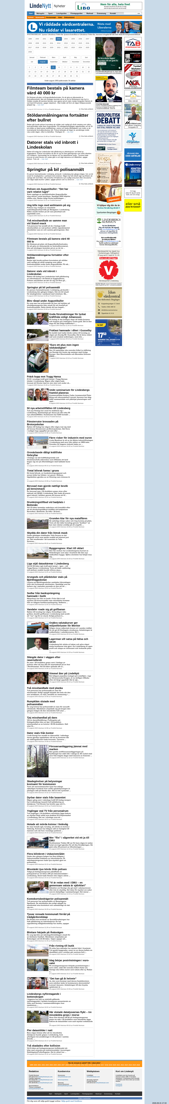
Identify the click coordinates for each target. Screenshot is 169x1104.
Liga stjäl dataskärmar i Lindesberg (48, 563)
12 (29, 72)
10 (83, 67)
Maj (75, 57)
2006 (80, 39)
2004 (66, 39)
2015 (80, 43)
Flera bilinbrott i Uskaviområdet (45, 853)
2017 (30, 47)
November (75, 62)
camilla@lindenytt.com (45, 1079)
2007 (87, 39)
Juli (32, 62)
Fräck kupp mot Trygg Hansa (44, 376)
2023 (73, 47)
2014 (73, 43)
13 (35, 72)
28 (59, 76)
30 (71, 76)
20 (77, 72)
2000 (37, 39)
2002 (51, 39)
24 (35, 76)
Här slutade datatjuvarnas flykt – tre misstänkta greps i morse (70, 1013)
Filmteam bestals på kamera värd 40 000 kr (55, 90)
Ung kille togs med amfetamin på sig (48, 205)
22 (89, 72)
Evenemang (101, 13)
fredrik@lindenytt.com (45, 1076)
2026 (30, 52)
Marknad (89, 13)
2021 (58, 47)
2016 (87, 43)
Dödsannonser (69, 17)
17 (59, 72)
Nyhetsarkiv (40, 17)
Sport (50, 13)
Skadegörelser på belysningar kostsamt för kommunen (44, 782)
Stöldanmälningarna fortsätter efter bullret (57, 117)
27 (53, 76)
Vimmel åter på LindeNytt (64, 673)
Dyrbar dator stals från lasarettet (46, 797)
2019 (44, 47)
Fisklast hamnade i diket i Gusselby (70, 330)
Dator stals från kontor (40, 733)
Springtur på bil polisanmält (55, 169)
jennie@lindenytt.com (45, 1082)
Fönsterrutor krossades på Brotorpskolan (42, 423)
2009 (37, 43)
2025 (87, 47)
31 (77, 76)
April (64, 57)
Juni (86, 57)
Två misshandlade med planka (45, 688)
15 (47, 72)
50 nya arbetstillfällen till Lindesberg (48, 408)
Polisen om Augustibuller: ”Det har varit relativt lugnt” (47, 190)
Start (31, 13)
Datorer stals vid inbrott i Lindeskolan (52, 144)
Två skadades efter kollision (43, 1045)
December (86, 62)
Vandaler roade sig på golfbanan (46, 609)
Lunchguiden (61, 13)
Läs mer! (41, 105)
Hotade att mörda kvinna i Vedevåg (47, 824)
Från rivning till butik (61, 945)
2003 (58, 39)
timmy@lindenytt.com (36, 1088)
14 (41, 72)
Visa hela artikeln (87, 109)
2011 (51, 43)
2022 (66, 47)
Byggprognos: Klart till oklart (66, 548)
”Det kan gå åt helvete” (62, 978)
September (54, 62)
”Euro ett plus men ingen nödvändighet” (64, 346)
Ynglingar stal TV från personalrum (47, 811)
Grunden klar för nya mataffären (68, 518)
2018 (37, 47)
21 (83, 72)
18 (65, 72)
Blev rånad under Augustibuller (45, 300)
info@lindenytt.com (64, 1076)
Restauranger (51, 17)
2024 (80, 47)
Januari (31, 57)
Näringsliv (40, 13)
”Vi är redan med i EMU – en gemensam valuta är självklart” (67, 884)
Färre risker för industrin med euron (70, 437)
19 (71, 72)
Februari (43, 57)
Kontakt (113, 13)
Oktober (64, 62)
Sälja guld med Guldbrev (71, 1101)
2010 (44, 43)
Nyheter (31, 17)
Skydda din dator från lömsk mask (47, 533)
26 (47, 76)
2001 (44, 39)
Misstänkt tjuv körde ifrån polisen (47, 869)
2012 (58, 43)
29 (65, 76)
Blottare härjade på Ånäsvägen (45, 932)
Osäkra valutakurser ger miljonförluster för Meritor (64, 624)
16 (53, 72)
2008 (30, 43)
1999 (30, 39)
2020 (51, 47)
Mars (53, 57)
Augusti (42, 62)
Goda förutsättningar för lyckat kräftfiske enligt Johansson (67, 315)
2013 (66, 43)
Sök (139, 13)
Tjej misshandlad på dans (42, 717)
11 (89, 67)
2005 (73, 39)
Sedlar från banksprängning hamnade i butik (43, 594)
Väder (60, 17)
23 (29, 76)
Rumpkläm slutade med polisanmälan (41, 703)
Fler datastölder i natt (39, 1030)
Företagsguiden (77, 13)
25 (41, 76)
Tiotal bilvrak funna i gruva (43, 470)
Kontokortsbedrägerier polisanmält (47, 898)
